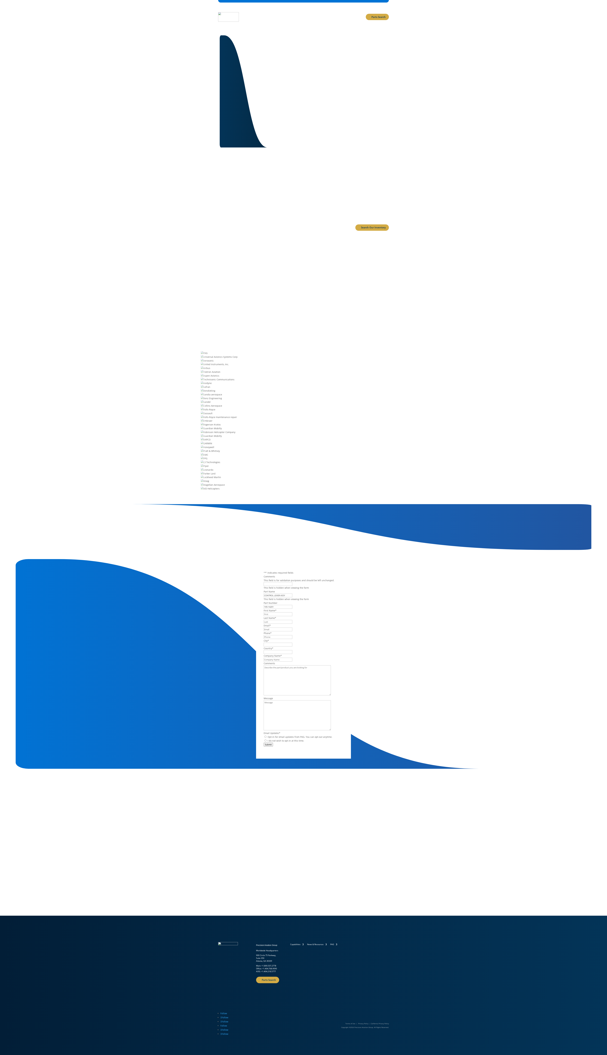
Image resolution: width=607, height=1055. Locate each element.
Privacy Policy (363, 1023)
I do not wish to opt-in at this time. (286, 740)
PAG (332, 944)
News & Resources (304, 10)
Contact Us (301, 92)
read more (243, 286)
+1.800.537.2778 (268, 965)
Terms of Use (350, 1023)
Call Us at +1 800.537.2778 (337, 92)
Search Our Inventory (373, 227)
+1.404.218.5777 (268, 971)
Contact (325, 10)
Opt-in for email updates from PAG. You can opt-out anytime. (300, 736)
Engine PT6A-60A (303, 266)
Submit (268, 744)
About (284, 10)
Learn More (229, 864)
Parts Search (378, 17)
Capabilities (250, 10)
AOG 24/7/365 (251, 22)
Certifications (270, 10)
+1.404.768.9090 (269, 968)
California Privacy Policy (380, 1023)
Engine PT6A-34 (363, 266)
